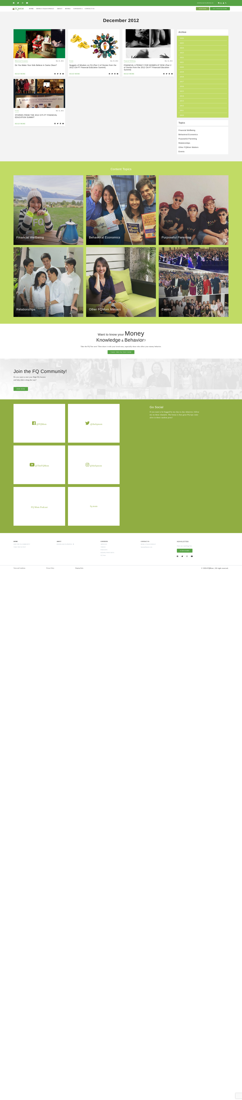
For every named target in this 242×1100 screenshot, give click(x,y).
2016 (182, 86)
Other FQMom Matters (188, 147)
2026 (182, 38)
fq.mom (93, 506)
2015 (182, 91)
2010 (182, 115)
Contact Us (89, 8)
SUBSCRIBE (202, 8)
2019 (182, 72)
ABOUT (59, 541)
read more (20, 74)
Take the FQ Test (20, 547)
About (59, 8)
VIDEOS (103, 547)
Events (71, 61)
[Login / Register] (223, 3)
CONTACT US (145, 541)
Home (31, 8)
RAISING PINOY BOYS (107, 552)
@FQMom (41, 424)
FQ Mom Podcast (39, 507)
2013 (182, 101)
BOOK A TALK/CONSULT (148, 544)
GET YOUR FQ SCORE (220, 8)
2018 (182, 77)
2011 (182, 110)
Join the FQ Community (22, 544)
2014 (182, 96)
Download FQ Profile (65, 544)
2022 (182, 57)
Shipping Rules (79, 568)
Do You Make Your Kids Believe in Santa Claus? (36, 65)
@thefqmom (96, 424)
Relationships (184, 143)
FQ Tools (103, 555)
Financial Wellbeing (129, 61)
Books (67, 8)
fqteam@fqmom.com (146, 547)
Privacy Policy (50, 568)
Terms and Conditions (19, 568)
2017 (182, 81)
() (220, 3)
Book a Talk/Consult (45, 8)
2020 (182, 67)
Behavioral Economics (21, 61)
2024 (182, 48)
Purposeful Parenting (187, 139)
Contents (77, 8)
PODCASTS (104, 550)
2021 (182, 62)
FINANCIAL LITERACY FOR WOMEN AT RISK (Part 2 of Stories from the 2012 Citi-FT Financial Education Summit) (147, 67)
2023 (182, 53)
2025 (182, 43)
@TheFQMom (42, 465)
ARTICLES (104, 544)
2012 (182, 106)
